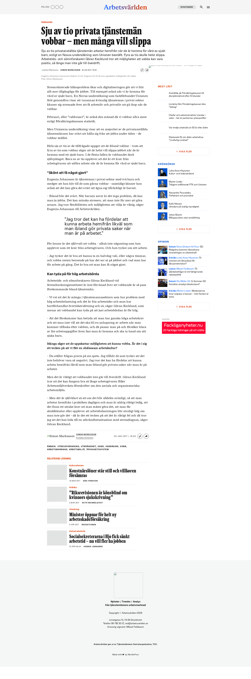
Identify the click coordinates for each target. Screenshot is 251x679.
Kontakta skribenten (84, 438)
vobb (123, 446)
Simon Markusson (70, 70)
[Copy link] (142, 70)
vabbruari (112, 446)
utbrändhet (89, 446)
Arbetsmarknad (57, 450)
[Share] (147, 70)
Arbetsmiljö (77, 450)
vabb (101, 446)
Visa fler (185, 152)
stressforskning (69, 446)
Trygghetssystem (97, 450)
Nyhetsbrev (187, 7)
